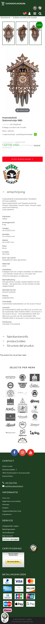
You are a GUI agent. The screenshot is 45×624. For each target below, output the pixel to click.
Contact (8, 461)
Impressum (7, 514)
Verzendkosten (8, 533)
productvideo (16, 341)
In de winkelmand (21, 159)
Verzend (37, 145)
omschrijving (16, 192)
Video (39, 25)
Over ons (6, 498)
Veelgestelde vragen (10, 526)
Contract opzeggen (11, 539)
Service (7, 520)
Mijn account (7, 536)
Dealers (5, 508)
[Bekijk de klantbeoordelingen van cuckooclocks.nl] (13, 560)
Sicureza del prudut (20, 345)
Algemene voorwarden (11, 501)
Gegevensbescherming (11, 511)
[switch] (5, 620)
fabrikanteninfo (17, 336)
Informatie (10, 492)
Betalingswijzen (8, 529)
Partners (5, 504)
